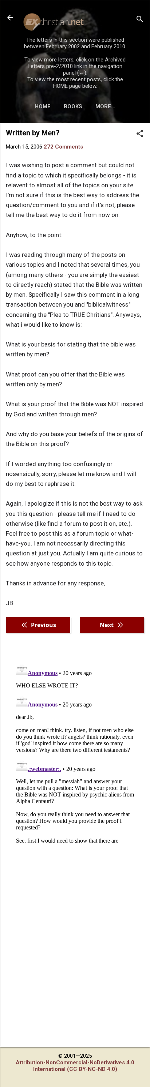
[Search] (139, 20)
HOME (43, 106)
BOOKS (73, 106)
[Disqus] (75, 751)
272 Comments (63, 146)
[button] (139, 134)
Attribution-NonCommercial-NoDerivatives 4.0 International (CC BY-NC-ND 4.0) (75, 1065)
